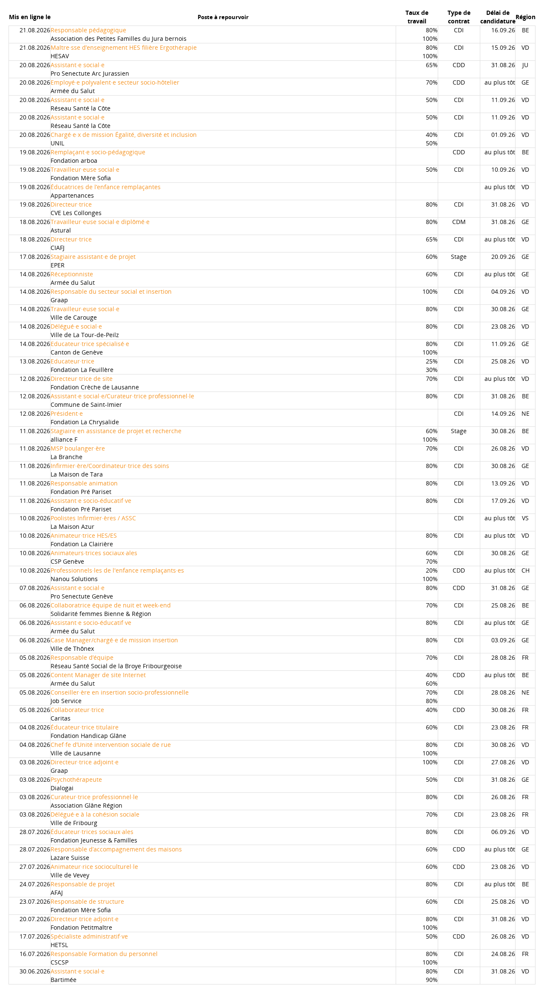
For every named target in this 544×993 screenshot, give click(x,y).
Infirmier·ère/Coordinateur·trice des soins (110, 466)
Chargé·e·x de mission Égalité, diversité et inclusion (124, 135)
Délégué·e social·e (76, 326)
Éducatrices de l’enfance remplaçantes (106, 187)
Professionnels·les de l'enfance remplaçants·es (117, 570)
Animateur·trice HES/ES (84, 535)
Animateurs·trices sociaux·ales (94, 553)
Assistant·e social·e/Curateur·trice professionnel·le (122, 396)
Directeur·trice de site (82, 379)
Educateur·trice (72, 361)
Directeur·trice (71, 204)
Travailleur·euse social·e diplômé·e (100, 222)
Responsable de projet (83, 884)
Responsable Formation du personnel (104, 954)
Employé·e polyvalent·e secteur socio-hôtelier (115, 82)
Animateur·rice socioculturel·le (94, 866)
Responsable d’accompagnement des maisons (116, 849)
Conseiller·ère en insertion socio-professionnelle (120, 692)
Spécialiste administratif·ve (89, 936)
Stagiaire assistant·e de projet (93, 257)
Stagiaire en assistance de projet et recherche (116, 431)
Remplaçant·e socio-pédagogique (98, 152)
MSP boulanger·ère (78, 448)
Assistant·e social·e (78, 65)
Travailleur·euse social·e (85, 169)
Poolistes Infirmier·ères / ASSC (93, 518)
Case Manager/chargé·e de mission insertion (114, 640)
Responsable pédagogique (88, 30)
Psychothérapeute (76, 779)
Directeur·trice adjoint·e (85, 762)
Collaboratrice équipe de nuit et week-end (111, 605)
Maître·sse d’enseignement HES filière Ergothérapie (124, 47)
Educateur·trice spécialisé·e (90, 344)
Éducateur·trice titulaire (85, 727)
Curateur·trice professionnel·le (94, 797)
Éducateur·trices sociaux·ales (92, 832)
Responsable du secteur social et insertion (111, 291)
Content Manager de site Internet (98, 675)
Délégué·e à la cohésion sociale (95, 814)
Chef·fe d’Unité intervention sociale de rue (111, 744)
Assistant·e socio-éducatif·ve (91, 500)
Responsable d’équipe (82, 657)
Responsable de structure (87, 901)
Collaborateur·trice (77, 710)
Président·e (67, 413)
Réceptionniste (72, 274)
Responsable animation (84, 483)
